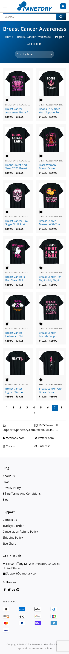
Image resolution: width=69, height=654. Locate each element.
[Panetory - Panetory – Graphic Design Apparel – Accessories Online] (34, 6)
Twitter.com (45, 438)
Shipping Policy (13, 538)
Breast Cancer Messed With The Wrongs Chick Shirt (50, 222)
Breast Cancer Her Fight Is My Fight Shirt (50, 278)
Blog (5, 500)
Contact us (10, 520)
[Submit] (61, 17)
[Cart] (63, 6)
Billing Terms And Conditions (22, 494)
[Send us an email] (13, 589)
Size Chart (9, 544)
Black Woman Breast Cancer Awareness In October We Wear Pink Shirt (50, 166)
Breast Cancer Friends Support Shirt (48, 334)
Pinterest (43, 446)
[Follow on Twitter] (9, 589)
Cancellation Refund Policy (20, 532)
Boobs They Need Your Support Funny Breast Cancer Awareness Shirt (51, 110)
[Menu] (5, 6)
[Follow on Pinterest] (17, 589)
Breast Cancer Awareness (34, 37)
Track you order (13, 526)
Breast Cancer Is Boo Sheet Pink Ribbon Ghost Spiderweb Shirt (15, 278)
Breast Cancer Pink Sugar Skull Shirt (16, 222)
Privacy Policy (12, 488)
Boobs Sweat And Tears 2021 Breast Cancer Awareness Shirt (16, 166)
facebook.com (15, 438)
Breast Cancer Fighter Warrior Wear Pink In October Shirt (14, 390)
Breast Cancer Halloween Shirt (15, 334)
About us (9, 476)
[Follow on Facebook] (4, 589)
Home (9, 37)
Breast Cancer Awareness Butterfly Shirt (17, 110)
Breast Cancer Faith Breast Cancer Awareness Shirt (50, 390)
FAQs (6, 482)
